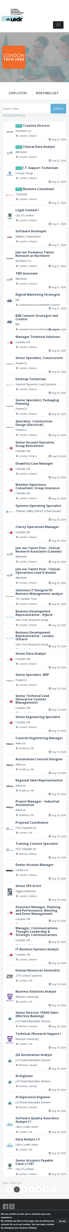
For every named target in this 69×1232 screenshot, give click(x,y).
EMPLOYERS (18, 93)
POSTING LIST (47, 93)
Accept (62, 1221)
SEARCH (58, 108)
